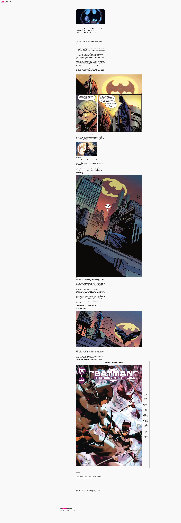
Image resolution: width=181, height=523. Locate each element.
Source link (78, 472)
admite (78, 476)
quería (91, 478)
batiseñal (81, 476)
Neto (83, 34)
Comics (90, 476)
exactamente (99, 476)
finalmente (78, 478)
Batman (86, 476)
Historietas (86, 34)
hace (82, 478)
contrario (94, 476)
